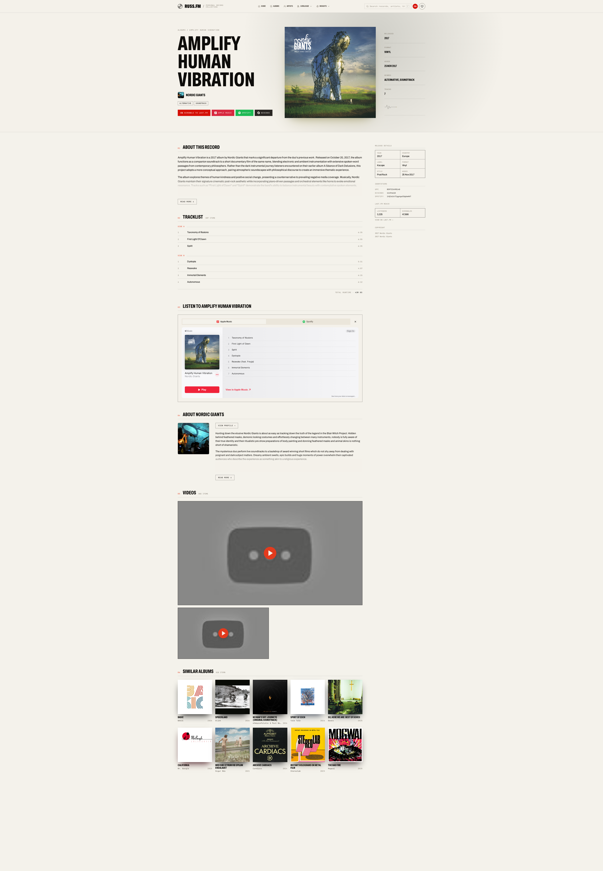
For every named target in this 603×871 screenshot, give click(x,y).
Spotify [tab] (309, 321)
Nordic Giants (195, 95)
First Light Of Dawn (196, 239)
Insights (323, 6)
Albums (276, 6)
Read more (187, 202)
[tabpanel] (270, 362)
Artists (290, 6)
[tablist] (266, 322)
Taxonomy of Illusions (198, 232)
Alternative (185, 103)
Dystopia (191, 261)
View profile (226, 425)
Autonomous (193, 282)
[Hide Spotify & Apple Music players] (355, 322)
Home (263, 6)
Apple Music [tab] (226, 321)
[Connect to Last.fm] (415, 6)
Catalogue (304, 6)
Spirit (189, 246)
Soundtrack (201, 103)
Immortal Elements (196, 275)
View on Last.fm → (384, 220)
